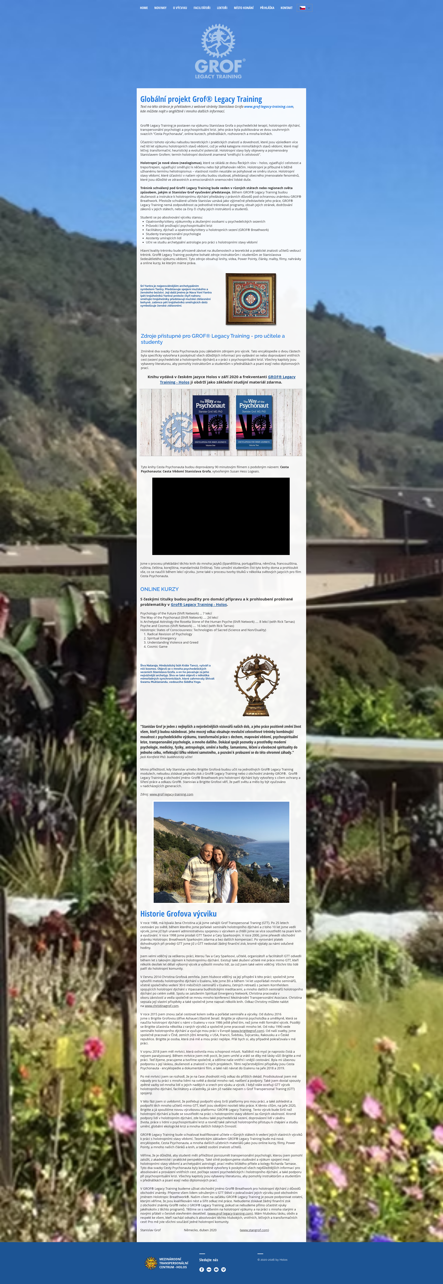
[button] (180, 8)
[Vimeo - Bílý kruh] (223, 1269)
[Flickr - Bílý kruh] (209, 1269)
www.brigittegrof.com (247, 1031)
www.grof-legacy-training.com (268, 106)
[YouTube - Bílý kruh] (216, 1269)
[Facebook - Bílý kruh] (201, 1269)
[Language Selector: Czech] (304, 8)
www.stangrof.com (254, 1230)
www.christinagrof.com (162, 1006)
